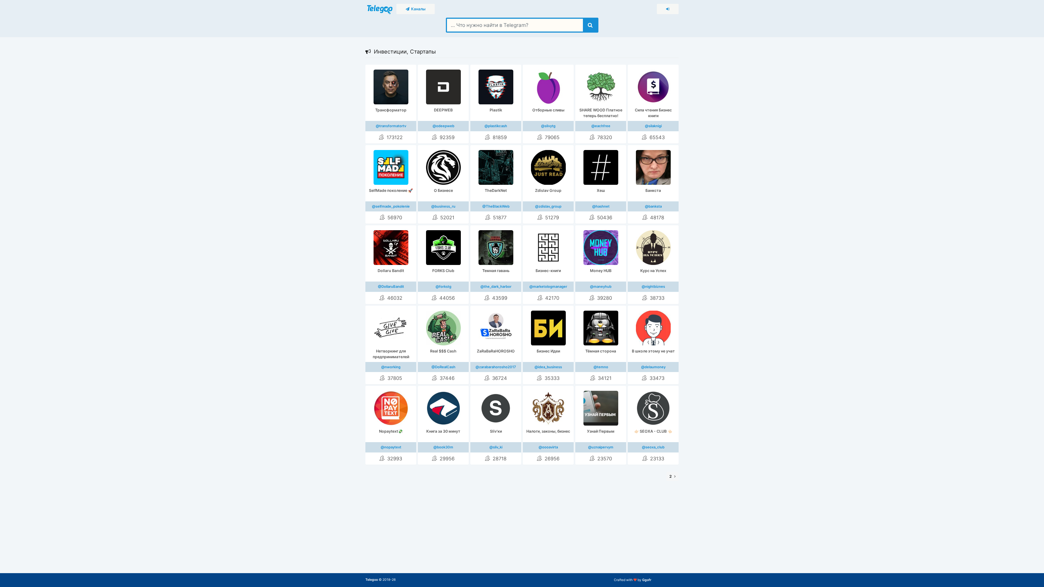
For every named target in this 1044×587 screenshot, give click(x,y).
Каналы (417, 9)
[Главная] (380, 8)
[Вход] (668, 9)
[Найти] (590, 25)
